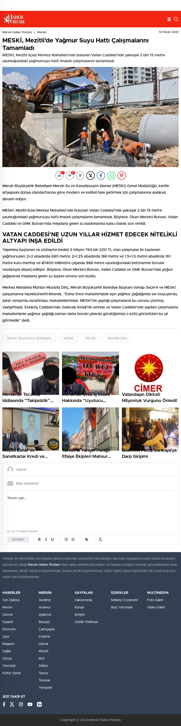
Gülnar (43, 644)
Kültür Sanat (11, 673)
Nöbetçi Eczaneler (124, 600)
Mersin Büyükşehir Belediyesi (29, 338)
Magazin (8, 644)
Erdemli (44, 636)
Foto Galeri (155, 600)
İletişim (80, 614)
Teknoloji (9, 666)
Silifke (43, 666)
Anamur (45, 607)
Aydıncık (45, 614)
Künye (79, 607)
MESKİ (69, 338)
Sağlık (6, 651)
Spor (5, 636)
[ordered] (66, 539)
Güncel (7, 614)
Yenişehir (46, 687)
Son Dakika (10, 600)
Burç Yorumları (122, 607)
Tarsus (43, 673)
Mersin (41, 32)
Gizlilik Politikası (86, 622)
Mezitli (90, 338)
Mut (42, 658)
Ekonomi (9, 629)
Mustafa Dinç (117, 338)
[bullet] (73, 539)
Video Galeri (156, 607)
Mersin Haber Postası (17, 32)
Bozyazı (44, 622)
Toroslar (44, 680)
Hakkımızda (83, 600)
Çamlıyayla (46, 629)
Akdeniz (45, 600)
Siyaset (7, 622)
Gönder (18, 539)
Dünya (7, 658)
